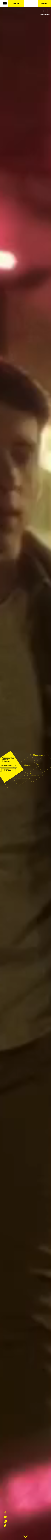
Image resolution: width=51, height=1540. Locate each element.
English (16, 3)
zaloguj (44, 3)
